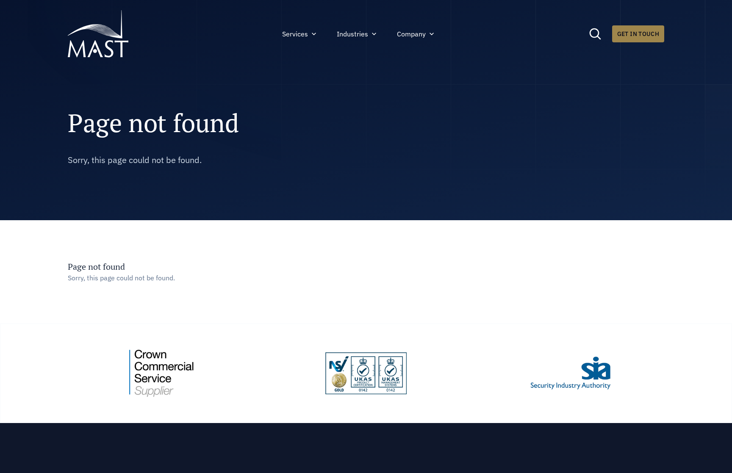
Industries (352, 34)
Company (411, 34)
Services (295, 34)
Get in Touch (638, 34)
